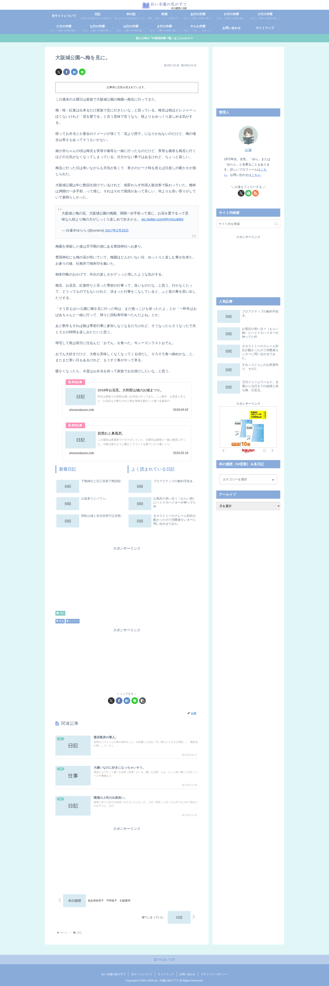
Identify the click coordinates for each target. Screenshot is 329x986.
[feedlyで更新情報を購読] (248, 193)
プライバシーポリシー (214, 974)
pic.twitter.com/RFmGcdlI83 (162, 219)
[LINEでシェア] (82, 72)
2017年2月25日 (117, 230)
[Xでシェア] (58, 72)
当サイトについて (141, 974)
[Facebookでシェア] (66, 72)
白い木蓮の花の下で (113, 974)
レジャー (74, 621)
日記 (62, 613)
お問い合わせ (187, 974)
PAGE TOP (166, 960)
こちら (255, 175)
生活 (61, 621)
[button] (142, 700)
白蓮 (248, 150)
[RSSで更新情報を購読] (255, 193)
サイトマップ (166, 974)
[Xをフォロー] (241, 193)
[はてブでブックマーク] (74, 72)
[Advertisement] (91, 578)
